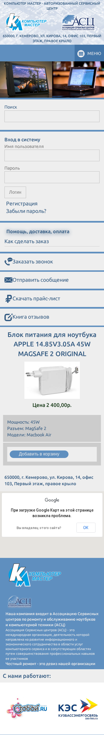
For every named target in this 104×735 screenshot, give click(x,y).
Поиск (10, 106)
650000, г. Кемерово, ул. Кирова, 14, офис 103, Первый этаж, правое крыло (52, 38)
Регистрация (22, 203)
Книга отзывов (30, 317)
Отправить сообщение (40, 280)
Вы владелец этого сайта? (39, 528)
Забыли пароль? (26, 211)
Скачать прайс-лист (36, 298)
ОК (85, 527)
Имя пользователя (24, 146)
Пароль (12, 167)
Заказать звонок (32, 261)
